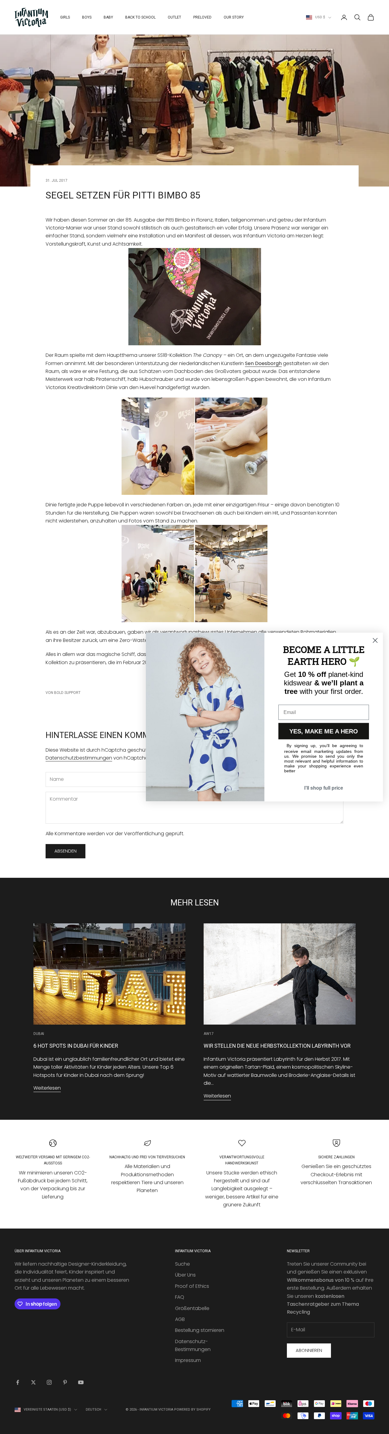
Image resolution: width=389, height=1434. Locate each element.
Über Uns (185, 1274)
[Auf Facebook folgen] (18, 1382)
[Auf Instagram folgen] (49, 1382)
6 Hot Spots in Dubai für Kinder (75, 1046)
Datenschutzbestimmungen (79, 757)
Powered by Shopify (192, 1410)
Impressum (188, 1360)
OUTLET (174, 17)
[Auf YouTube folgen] (81, 1382)
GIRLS (65, 17)
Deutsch (93, 1410)
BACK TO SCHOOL (140, 17)
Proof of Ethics (192, 1286)
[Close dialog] (375, 640)
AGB (180, 1319)
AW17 (209, 1034)
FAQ (179, 1297)
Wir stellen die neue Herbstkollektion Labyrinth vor (277, 1046)
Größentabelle (192, 1308)
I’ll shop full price (323, 788)
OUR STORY (234, 17)
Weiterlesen (47, 1087)
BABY (108, 17)
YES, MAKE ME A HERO (323, 731)
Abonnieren (309, 1350)
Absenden (65, 851)
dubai (38, 1034)
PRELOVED (202, 17)
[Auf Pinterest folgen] (65, 1382)
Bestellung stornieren (199, 1330)
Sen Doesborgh (263, 363)
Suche (182, 1263)
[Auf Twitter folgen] (33, 1382)
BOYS (86, 17)
